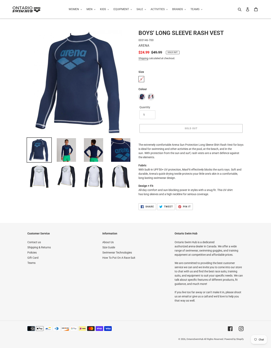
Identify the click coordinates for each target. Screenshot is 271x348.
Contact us (34, 242)
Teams (31, 262)
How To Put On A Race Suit (118, 257)
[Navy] (141, 96)
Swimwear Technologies (117, 252)
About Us (108, 242)
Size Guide (108, 247)
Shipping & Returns (39, 247)
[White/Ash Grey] (150, 96)
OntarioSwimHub (194, 339)
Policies (32, 252)
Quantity (144, 107)
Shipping (143, 58)
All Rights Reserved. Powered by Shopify (224, 339)
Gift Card (32, 257)
